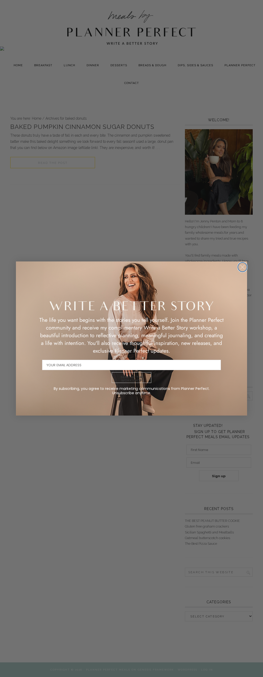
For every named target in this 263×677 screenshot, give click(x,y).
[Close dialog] (242, 267)
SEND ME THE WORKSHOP (131, 379)
